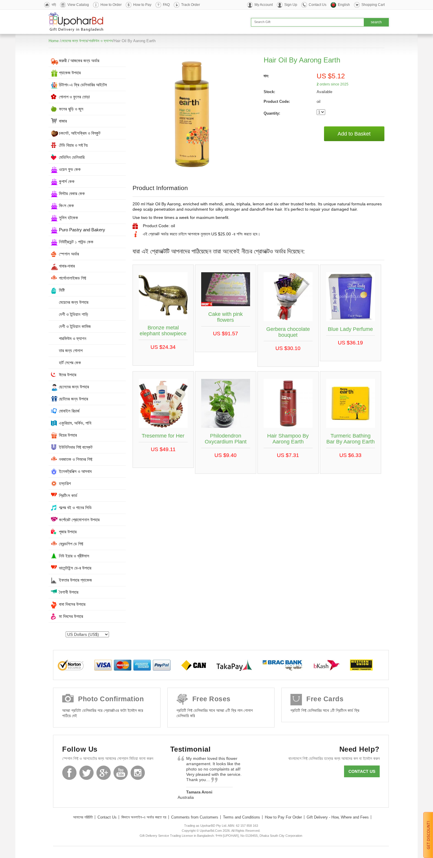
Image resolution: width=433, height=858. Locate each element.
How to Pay (142, 5)
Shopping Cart (373, 5)
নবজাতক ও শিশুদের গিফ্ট (75, 459)
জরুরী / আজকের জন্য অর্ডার (79, 60)
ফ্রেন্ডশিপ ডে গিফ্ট (71, 543)
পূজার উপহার (68, 531)
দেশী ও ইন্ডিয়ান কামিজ (75, 326)
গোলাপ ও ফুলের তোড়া (74, 96)
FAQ (166, 5)
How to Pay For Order (283, 817)
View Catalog (78, 5)
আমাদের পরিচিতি (83, 817)
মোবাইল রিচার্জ (69, 410)
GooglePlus (103, 772)
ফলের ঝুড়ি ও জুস (71, 108)
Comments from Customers (194, 817)
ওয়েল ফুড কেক (70, 169)
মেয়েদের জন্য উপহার (74, 41)
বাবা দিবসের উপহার (72, 604)
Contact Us (317, 5)
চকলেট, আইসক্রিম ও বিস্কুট (79, 133)
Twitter (86, 772)
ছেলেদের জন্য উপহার (74, 386)
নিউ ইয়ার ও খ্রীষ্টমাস (74, 555)
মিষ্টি (62, 290)
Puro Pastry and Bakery (82, 229)
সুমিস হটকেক (68, 217)
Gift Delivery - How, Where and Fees (338, 817)
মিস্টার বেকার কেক (72, 193)
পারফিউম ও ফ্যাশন (100, 41)
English (344, 5)
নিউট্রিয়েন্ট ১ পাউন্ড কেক (76, 241)
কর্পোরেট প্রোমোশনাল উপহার (79, 519)
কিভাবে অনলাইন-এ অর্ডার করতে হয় (143, 817)
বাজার (63, 120)
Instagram (137, 772)
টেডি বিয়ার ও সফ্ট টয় (73, 145)
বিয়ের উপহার (68, 435)
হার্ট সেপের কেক (70, 362)
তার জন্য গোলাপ (70, 350)
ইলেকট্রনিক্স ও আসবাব (75, 471)
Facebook (69, 772)
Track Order (190, 5)
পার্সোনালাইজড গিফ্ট (72, 277)
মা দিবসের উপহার (71, 616)
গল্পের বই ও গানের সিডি (75, 507)
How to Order (111, 5)
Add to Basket (354, 134)
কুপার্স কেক (67, 181)
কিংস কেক (66, 205)
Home (54, 41)
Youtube (120, 772)
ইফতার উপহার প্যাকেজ (75, 580)
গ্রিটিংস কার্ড (68, 495)
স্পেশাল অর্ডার (69, 253)
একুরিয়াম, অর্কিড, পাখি (75, 422)
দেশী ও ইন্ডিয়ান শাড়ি (73, 314)
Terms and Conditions (241, 817)
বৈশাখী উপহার (68, 592)
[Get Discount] (428, 834)
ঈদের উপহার (67, 374)
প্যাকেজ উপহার (70, 72)
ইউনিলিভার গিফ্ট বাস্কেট (75, 447)
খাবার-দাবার (67, 265)
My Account (263, 5)
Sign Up (290, 5)
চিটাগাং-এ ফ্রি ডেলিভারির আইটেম (83, 84)
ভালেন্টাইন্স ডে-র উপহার (75, 567)
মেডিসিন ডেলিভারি (72, 157)
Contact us (361, 771)
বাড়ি (54, 5)
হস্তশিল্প (65, 483)
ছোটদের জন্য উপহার (73, 398)
